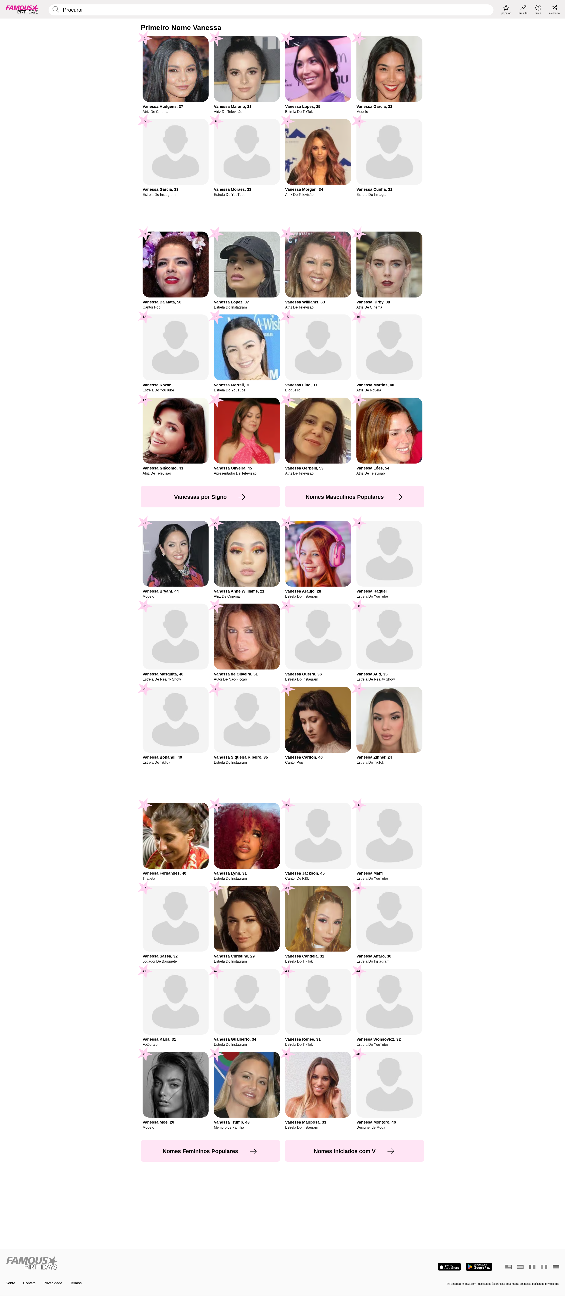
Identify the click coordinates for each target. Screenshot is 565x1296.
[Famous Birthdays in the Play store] (479, 1267)
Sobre (10, 1283)
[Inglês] (508, 1267)
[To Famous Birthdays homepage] (22, 9)
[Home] (143, 1263)
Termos (76, 1283)
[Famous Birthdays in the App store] (449, 1267)
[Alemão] (556, 1267)
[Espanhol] (520, 1267)
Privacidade (52, 1283)
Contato (29, 1283)
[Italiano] (544, 1267)
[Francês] (532, 1267)
